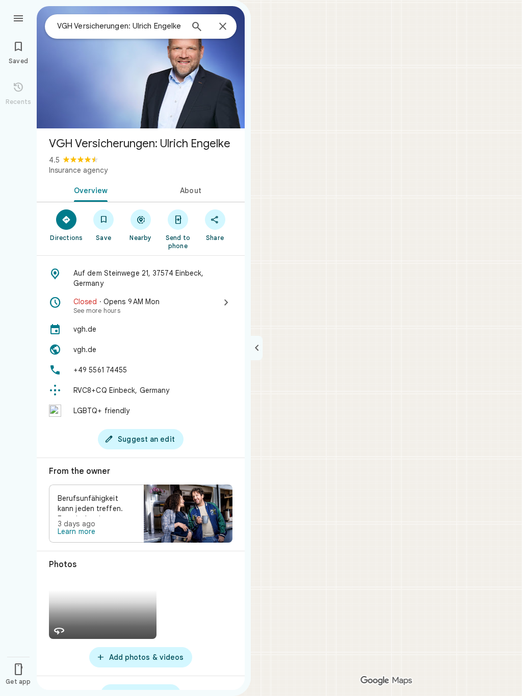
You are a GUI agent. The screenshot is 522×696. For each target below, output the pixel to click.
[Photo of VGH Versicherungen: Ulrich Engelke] (141, 67)
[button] (140, 514)
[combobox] (119, 26)
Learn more (76, 531)
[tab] (89, 189)
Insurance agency (78, 170)
